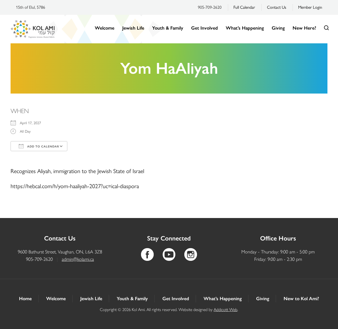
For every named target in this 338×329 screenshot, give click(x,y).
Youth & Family (167, 28)
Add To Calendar (42, 146)
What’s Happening (245, 28)
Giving (278, 28)
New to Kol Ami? (301, 299)
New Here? (304, 28)
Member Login (310, 7)
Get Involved (204, 28)
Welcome (104, 28)
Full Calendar (244, 7)
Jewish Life (133, 28)
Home (25, 299)
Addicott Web (225, 309)
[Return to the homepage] (33, 29)
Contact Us (276, 7)
